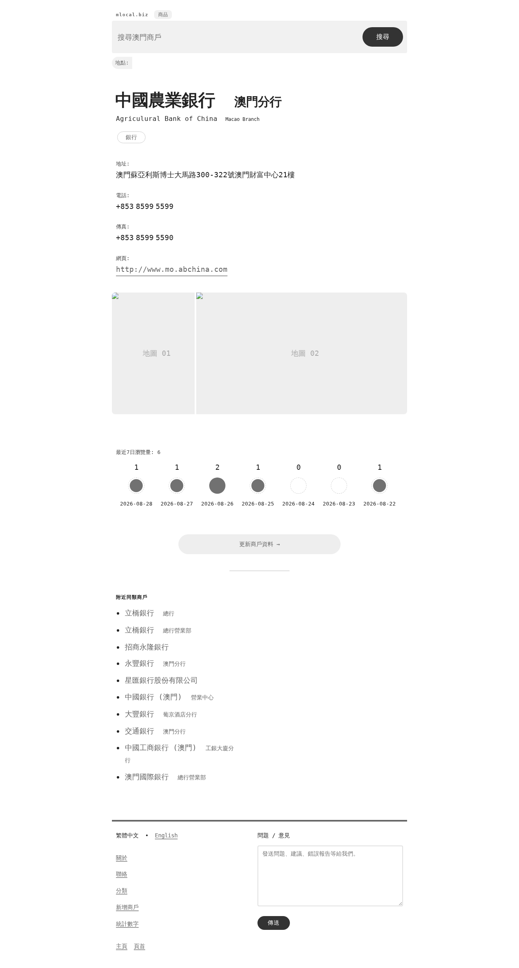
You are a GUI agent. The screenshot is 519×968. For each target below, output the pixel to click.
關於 (121, 857)
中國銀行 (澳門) (169, 697)
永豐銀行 (155, 663)
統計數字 (127, 924)
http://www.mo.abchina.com (171, 269)
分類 (121, 890)
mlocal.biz (132, 14)
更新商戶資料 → (259, 544)
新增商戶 (127, 907)
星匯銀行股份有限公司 (161, 680)
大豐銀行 (161, 714)
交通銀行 (155, 731)
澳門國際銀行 (165, 776)
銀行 (131, 137)
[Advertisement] (325, 648)
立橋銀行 (149, 613)
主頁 (121, 946)
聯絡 (121, 874)
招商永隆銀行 (147, 647)
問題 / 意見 (273, 835)
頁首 (139, 946)
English (166, 835)
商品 (163, 14)
